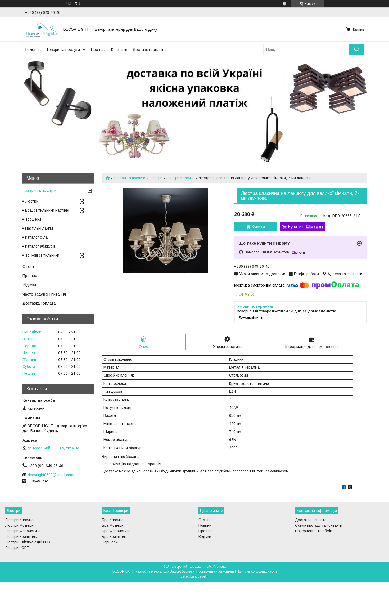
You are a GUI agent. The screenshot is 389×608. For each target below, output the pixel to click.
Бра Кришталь (114, 536)
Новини (204, 525)
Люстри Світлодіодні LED (27, 542)
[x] (350, 488)
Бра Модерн (113, 525)
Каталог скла (36, 237)
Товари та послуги (63, 49)
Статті (28, 266)
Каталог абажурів (40, 246)
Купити (258, 227)
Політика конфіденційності (257, 571)
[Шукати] (356, 49)
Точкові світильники (42, 255)
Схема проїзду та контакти (318, 525)
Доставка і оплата (149, 49)
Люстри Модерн (19, 525)
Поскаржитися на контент (215, 571)
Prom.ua (219, 567)
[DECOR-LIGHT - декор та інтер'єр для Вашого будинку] (41, 29)
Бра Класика (113, 520)
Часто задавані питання (44, 294)
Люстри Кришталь (21, 536)
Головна (33, 49)
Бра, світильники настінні (47, 210)
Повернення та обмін (313, 531)
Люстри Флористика (22, 531)
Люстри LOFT (17, 548)
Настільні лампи (39, 228)
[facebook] (344, 488)
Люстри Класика (180, 178)
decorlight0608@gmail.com (50, 475)
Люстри (155, 178)
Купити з (296, 227)
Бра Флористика (116, 531)
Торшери (33, 219)
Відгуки (29, 285)
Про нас (98, 49)
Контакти (119, 49)
